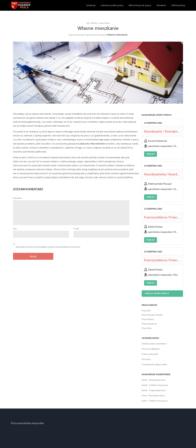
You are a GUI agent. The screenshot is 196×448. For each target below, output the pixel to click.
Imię (15, 228)
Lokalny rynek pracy (112, 5)
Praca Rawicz (148, 319)
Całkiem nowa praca (158, 385)
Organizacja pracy (157, 390)
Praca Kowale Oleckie (152, 314)
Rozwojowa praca (157, 380)
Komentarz (17, 198)
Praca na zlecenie (150, 354)
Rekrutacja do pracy (140, 5)
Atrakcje (91, 5)
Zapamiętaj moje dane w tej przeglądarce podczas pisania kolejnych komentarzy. (48, 247)
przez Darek (104, 23)
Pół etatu (146, 359)
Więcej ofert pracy (157, 293)
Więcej (150, 154)
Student (161, 5)
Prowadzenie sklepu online (154, 364)
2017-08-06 (91, 23)
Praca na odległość (151, 348)
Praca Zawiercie (149, 323)
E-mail (76, 228)
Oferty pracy (178, 5)
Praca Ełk (146, 310)
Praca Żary (147, 328)
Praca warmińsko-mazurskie (82, 35)
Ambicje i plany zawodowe (154, 343)
